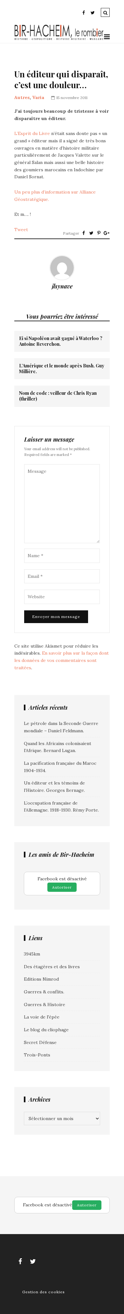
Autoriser (62, 887)
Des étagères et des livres (52, 967)
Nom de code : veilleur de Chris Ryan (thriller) (58, 396)
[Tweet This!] (91, 233)
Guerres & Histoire (44, 1004)
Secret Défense (40, 1042)
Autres (22, 97)
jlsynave (62, 286)
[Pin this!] (99, 233)
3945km (32, 954)
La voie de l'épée (41, 1017)
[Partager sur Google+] (106, 233)
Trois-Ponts (37, 1055)
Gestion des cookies (43, 1291)
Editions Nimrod (41, 979)
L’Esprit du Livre (32, 133)
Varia (38, 97)
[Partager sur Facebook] (83, 233)
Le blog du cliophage (46, 1030)
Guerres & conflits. (44, 992)
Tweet (21, 229)
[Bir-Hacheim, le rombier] (59, 39)
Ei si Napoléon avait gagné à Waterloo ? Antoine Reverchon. (60, 341)
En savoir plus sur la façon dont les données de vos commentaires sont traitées (61, 660)
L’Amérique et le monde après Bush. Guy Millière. (61, 368)
